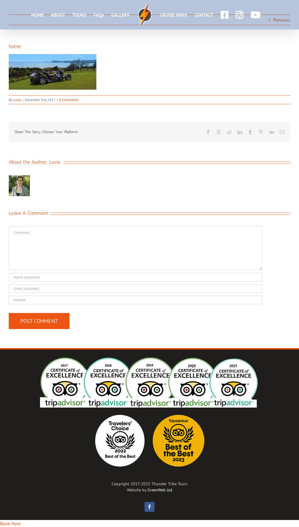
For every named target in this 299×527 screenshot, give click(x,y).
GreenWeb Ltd (159, 490)
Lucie (17, 100)
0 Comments (68, 100)
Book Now (10, 523)
